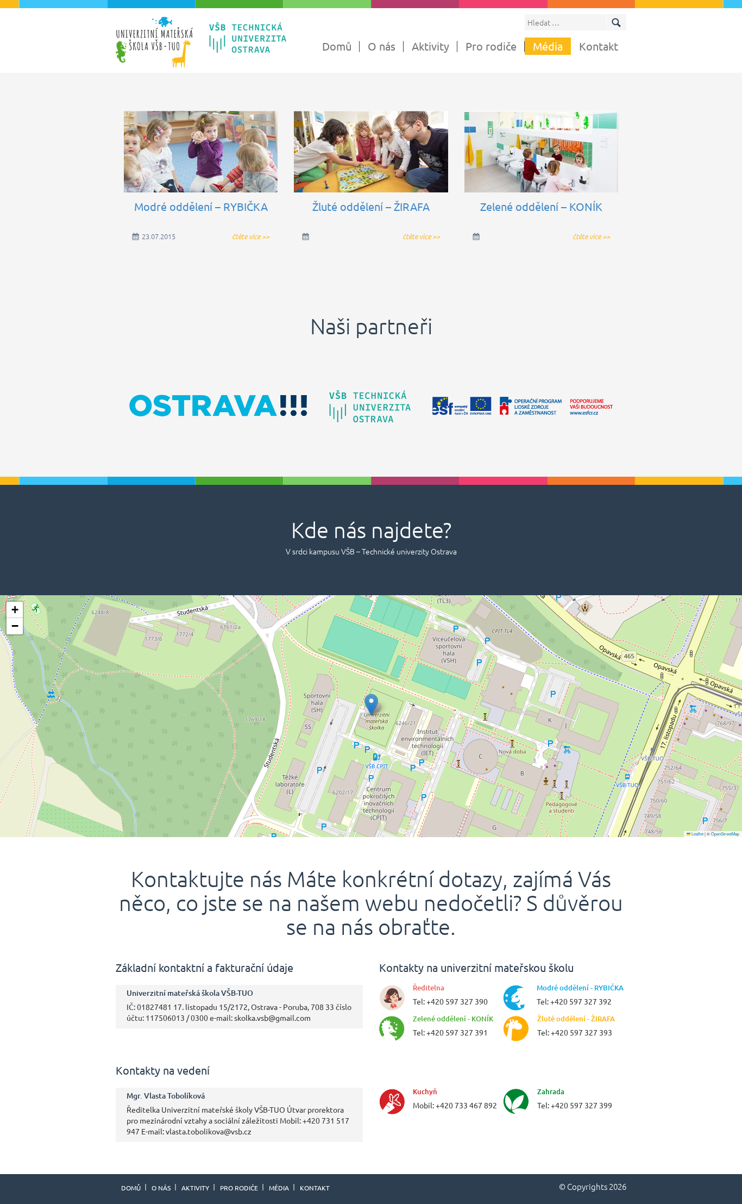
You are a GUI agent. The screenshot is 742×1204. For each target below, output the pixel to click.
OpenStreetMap (725, 834)
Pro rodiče (491, 46)
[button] (371, 705)
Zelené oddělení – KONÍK (541, 206)
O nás (381, 46)
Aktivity (430, 46)
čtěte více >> (250, 236)
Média (548, 46)
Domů (336, 46)
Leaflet (696, 834)
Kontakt (598, 46)
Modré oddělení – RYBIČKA (201, 206)
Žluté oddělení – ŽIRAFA (371, 206)
